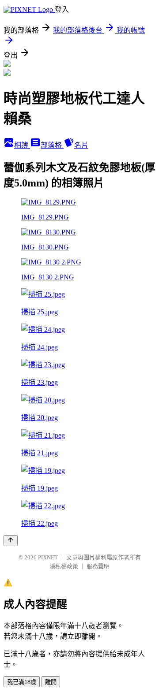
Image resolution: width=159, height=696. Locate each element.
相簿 (22, 145)
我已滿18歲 (21, 682)
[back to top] (11, 540)
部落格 (52, 145)
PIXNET (48, 557)
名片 (81, 145)
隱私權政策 (63, 566)
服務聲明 (98, 566)
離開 (51, 682)
